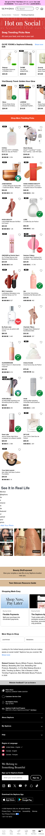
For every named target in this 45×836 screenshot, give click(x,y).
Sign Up (36, 778)
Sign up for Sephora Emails (12, 773)
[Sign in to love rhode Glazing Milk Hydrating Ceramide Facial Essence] (41, 378)
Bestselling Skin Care (16, 665)
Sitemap (34, 811)
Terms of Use (16, 811)
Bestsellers (13, 668)
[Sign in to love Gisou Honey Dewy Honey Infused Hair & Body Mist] (16, 86)
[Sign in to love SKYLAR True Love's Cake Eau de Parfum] (41, 414)
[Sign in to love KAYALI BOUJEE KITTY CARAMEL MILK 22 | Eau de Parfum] (19, 127)
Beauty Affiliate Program (24, 663)
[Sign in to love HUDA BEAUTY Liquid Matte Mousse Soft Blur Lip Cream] (19, 199)
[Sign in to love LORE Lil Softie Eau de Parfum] (41, 199)
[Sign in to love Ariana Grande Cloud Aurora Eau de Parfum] (41, 342)
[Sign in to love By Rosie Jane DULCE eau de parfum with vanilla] (19, 306)
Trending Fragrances (9, 673)
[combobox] (24, 9)
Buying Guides (6, 15)
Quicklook (5, 58)
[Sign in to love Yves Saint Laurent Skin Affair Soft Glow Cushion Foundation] (19, 450)
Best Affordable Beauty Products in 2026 (22, 674)
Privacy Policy (6, 811)
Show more (39, 44)
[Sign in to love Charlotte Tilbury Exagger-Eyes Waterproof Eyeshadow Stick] (41, 306)
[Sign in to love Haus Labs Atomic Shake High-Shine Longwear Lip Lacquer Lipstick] (19, 414)
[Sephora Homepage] (7, 9)
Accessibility (26, 811)
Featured (16, 15)
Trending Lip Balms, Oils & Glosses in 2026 (22, 670)
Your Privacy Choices (8, 814)
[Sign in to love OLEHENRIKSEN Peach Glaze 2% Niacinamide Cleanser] (19, 342)
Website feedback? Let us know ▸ (22, 682)
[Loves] (37, 9)
